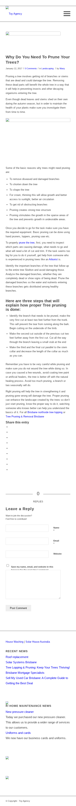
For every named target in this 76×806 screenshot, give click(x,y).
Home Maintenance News (30, 705)
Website (57, 554)
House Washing (14, 641)
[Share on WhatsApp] (10, 437)
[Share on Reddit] (10, 464)
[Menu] (65, 14)
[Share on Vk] (10, 458)
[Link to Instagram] (67, 801)
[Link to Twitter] (62, 801)
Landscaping (48, 68)
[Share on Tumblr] (10, 453)
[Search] (56, 14)
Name (56, 529)
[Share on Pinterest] (10, 442)
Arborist (53, 259)
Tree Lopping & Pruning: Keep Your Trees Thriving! (38, 667)
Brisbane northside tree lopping (44, 412)
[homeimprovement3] (33, 42)
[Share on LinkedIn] (10, 448)
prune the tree (26, 242)
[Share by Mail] (10, 469)
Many (62, 68)
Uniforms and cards (18, 732)
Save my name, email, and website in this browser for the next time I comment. (32, 568)
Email (56, 542)
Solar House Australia (38, 641)
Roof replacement (17, 657)
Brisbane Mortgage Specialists (25, 672)
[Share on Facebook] (10, 426)
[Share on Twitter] (10, 432)
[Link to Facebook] (56, 801)
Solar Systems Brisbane (21, 662)
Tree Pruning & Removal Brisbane (25, 416)
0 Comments (31, 68)
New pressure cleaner (20, 711)
